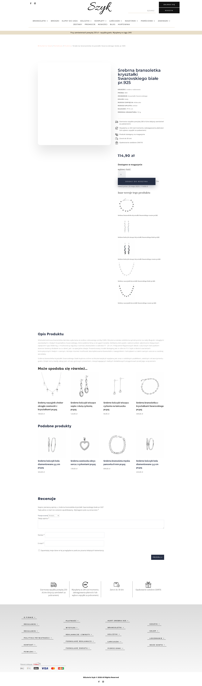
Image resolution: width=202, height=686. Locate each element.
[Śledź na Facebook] (30, 3)
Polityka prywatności (37, 638)
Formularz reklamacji (79, 641)
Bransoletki (39, 21)
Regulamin (30, 624)
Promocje (90, 24)
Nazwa (41, 535)
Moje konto (156, 645)
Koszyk (169, 10)
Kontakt (28, 645)
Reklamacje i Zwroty (78, 634)
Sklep (153, 631)
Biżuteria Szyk (45, 46)
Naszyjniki (130, 21)
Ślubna (67, 46)
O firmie (28, 617)
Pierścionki (147, 21)
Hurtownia (124, 24)
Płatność (71, 621)
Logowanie (156, 638)
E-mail (41, 543)
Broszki (55, 21)
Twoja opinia (43, 518)
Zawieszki (163, 21)
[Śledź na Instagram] (35, 3)
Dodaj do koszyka (136, 181)
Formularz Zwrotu (77, 648)
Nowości (102, 24)
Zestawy (77, 24)
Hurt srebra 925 (117, 621)
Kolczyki (85, 21)
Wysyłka (71, 628)
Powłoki (29, 652)
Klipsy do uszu (70, 21)
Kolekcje (58, 46)
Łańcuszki (114, 21)
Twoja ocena (43, 515)
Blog (112, 24)
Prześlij (157, 557)
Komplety (99, 21)
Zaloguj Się (169, 4)
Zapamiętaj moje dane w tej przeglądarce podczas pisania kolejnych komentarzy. (72, 550)
